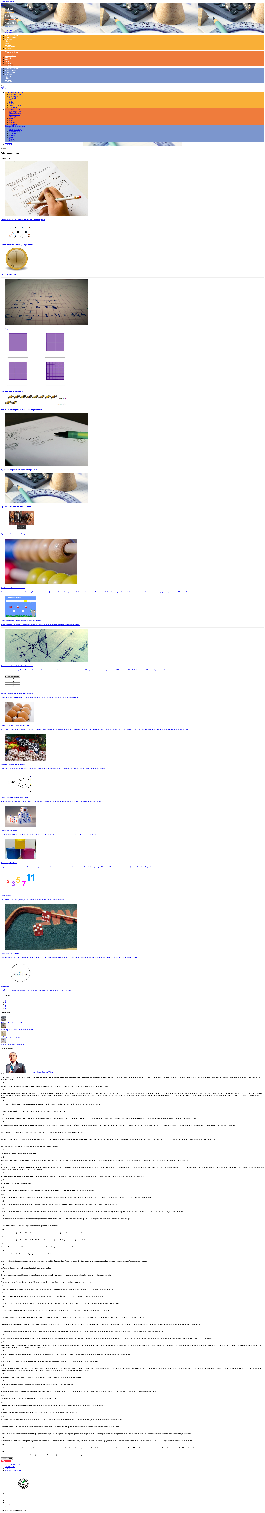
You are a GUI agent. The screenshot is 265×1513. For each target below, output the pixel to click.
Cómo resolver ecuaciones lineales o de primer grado (23, 220)
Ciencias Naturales (11, 47)
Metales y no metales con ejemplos (12, 1022)
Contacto (8, 1468)
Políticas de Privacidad (12, 1465)
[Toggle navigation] (1, 85)
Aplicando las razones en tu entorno (16, 506)
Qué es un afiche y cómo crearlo (11, 1037)
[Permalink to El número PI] (20, 982)
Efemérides (8, 32)
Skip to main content (7, 2)
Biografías (8, 30)
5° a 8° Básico (15, 109)
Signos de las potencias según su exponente (19, 469)
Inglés (7, 43)
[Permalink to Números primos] (20, 891)
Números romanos (8, 274)
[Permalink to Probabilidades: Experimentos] (41, 949)
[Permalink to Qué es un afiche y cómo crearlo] (3, 1035)
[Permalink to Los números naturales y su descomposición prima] (19, 721)
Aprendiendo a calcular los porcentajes (17, 534)
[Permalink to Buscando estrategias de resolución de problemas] (36, 405)
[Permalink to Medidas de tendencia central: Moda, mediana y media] (12, 689)
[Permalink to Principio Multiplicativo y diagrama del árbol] (20, 793)
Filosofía (8, 76)
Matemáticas (9, 48)
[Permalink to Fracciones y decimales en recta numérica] (25, 760)
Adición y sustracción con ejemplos (12, 1044)
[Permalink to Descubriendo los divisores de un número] (41, 584)
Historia (7, 41)
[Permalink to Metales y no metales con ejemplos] (3, 1020)
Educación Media (15, 126)
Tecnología (8, 39)
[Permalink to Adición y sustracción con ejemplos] (3, 1043)
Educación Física (10, 37)
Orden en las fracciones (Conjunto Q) (17, 244)
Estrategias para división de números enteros (20, 329)
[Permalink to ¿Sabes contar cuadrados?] (36, 387)
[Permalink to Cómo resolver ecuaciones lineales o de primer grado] (46, 215)
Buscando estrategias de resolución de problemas (21, 409)
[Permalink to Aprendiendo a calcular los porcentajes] (20, 530)
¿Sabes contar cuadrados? (12, 391)
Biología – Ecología (11, 70)
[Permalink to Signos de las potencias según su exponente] (46, 466)
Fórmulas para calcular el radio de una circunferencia (18, 1030)
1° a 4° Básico (14, 92)
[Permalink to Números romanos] (16, 270)
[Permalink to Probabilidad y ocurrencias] (20, 826)
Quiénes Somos (10, 1467)
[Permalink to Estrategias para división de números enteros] (46, 325)
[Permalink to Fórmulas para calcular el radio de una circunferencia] (3, 1028)
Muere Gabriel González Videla (42, 1072)
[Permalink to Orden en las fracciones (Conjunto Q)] (19, 240)
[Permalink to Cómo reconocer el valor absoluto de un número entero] (46, 662)
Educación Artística (11, 35)
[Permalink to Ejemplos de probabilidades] (20, 859)
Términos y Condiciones (13, 1470)
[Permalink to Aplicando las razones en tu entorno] (46, 502)
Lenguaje (8, 45)
